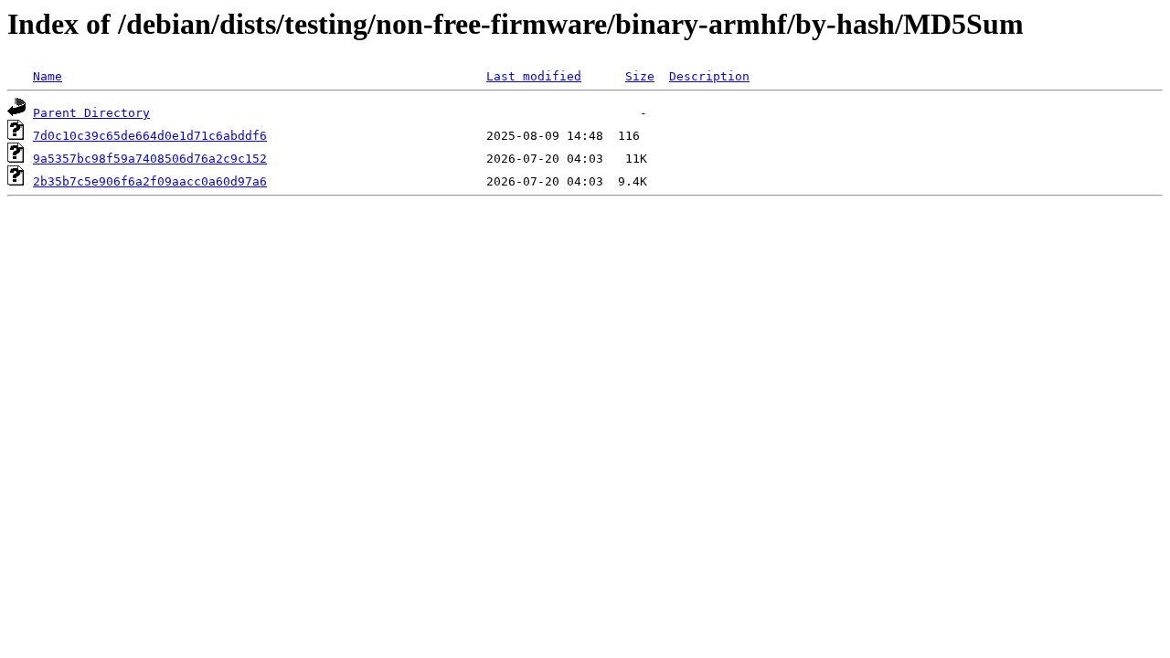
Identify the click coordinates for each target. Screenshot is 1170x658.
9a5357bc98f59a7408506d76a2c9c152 (150, 158)
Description (709, 76)
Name (47, 76)
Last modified (533, 76)
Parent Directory (91, 113)
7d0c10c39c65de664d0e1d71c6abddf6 (150, 136)
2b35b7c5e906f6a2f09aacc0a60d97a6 (150, 181)
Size (639, 76)
